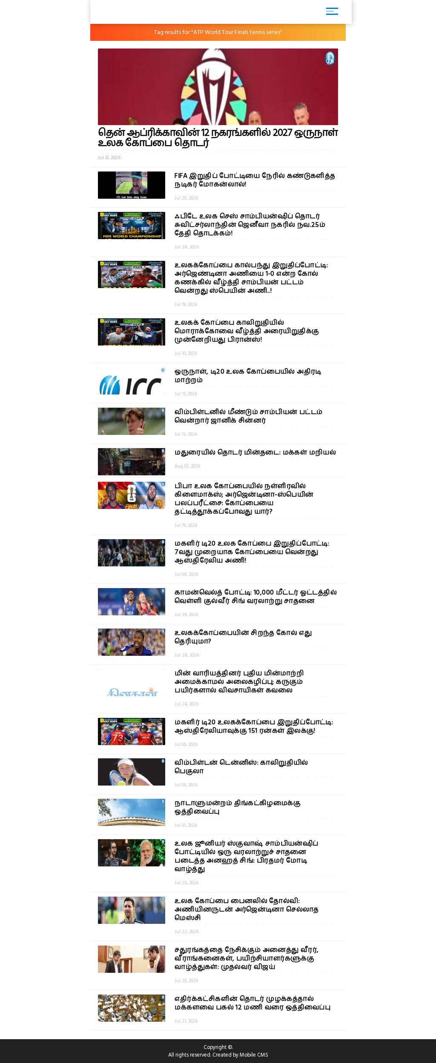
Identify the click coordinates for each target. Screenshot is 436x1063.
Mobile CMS (254, 1055)
